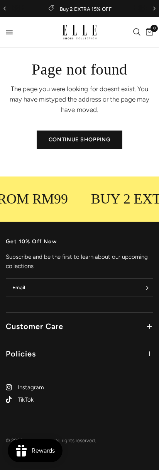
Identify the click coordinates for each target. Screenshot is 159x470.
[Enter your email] (145, 287)
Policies (21, 353)
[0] (148, 32)
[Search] (136, 32)
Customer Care (34, 326)
